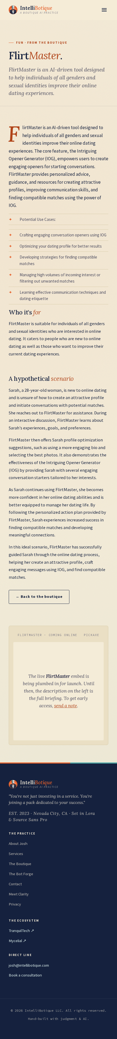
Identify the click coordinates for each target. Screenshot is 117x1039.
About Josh (18, 843)
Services (16, 853)
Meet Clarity (19, 894)
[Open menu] (104, 10)
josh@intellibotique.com (29, 965)
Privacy (15, 904)
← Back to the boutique (39, 596)
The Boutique (20, 863)
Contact (15, 883)
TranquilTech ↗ (21, 930)
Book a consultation (25, 975)
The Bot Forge (21, 873)
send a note (65, 706)
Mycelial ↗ (17, 940)
